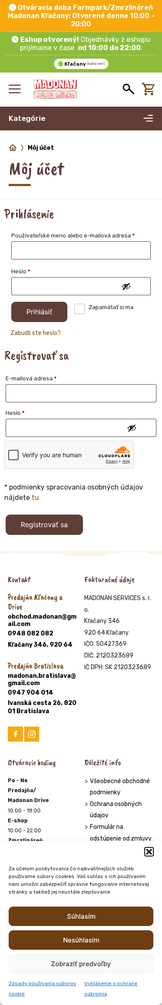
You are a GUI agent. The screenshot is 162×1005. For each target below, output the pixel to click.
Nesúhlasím (81, 940)
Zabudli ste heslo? (35, 333)
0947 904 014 (30, 692)
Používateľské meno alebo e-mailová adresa (81, 235)
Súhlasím (81, 916)
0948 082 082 (30, 633)
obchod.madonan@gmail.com (42, 620)
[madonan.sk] (55, 89)
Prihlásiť (39, 311)
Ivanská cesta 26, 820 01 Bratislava (42, 707)
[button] (149, 851)
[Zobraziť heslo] (126, 286)
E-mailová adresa (42, 378)
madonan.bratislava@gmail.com (42, 679)
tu (35, 497)
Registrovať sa (44, 524)
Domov (13, 148)
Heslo (31, 271)
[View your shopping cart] (150, 89)
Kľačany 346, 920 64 (40, 644)
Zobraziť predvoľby (81, 964)
